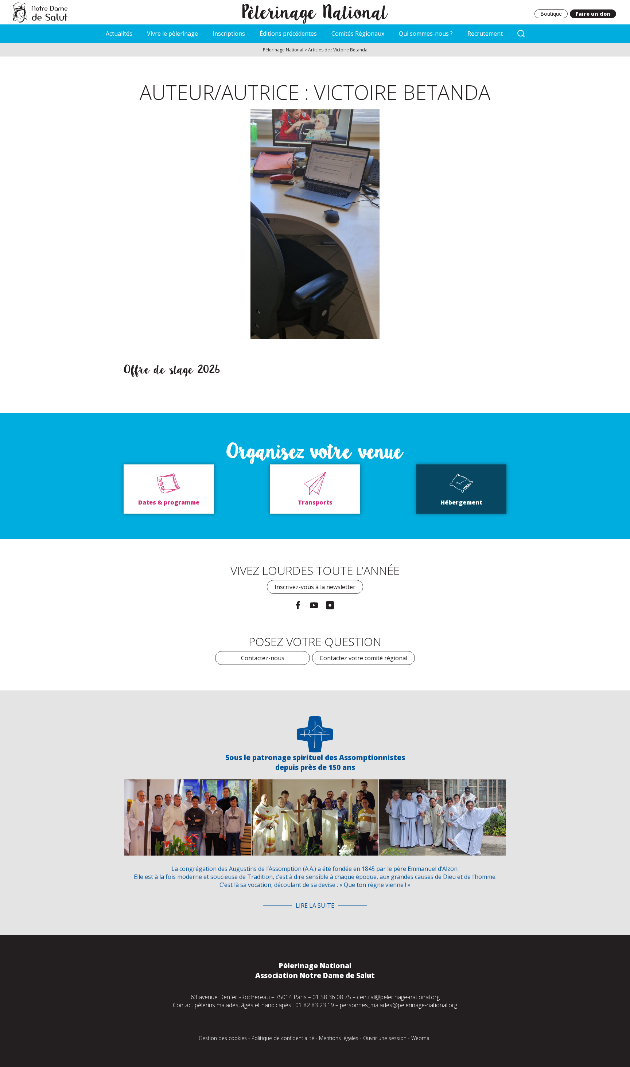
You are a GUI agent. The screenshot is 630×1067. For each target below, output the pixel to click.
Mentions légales (338, 1038)
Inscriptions (229, 34)
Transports (315, 502)
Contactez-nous (262, 658)
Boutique (551, 13)
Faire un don (593, 13)
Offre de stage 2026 (172, 369)
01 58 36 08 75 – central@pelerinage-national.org (376, 997)
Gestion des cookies (223, 1038)
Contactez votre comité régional (363, 658)
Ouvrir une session (385, 1038)
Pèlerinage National (315, 12)
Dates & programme (168, 502)
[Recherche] (521, 33)
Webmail (421, 1038)
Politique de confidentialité (283, 1038)
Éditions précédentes (288, 34)
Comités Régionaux (357, 34)
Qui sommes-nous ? (426, 34)
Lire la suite (315, 906)
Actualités (119, 34)
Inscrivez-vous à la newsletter (315, 587)
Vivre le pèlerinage (172, 34)
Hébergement (461, 502)
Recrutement (485, 34)
